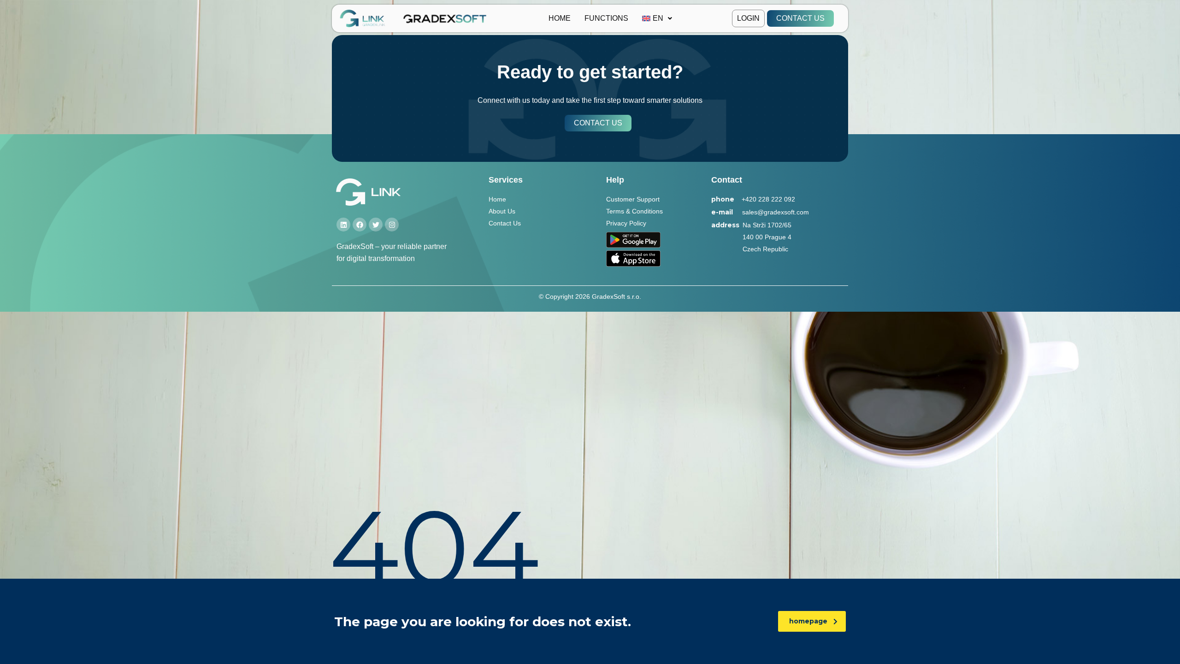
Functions (606, 18)
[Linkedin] (343, 224)
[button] (657, 18)
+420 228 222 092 (768, 199)
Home (560, 18)
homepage (808, 621)
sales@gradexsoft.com (775, 212)
